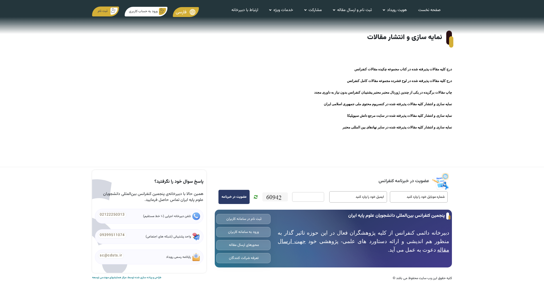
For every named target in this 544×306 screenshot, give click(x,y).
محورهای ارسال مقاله (243, 245)
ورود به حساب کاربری (143, 11)
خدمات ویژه (283, 10)
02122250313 (112, 215)
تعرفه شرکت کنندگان (243, 258)
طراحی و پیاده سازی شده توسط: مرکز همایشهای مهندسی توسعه (126, 278)
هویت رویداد (397, 10)
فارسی (182, 12)
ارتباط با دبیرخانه (244, 10)
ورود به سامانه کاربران (243, 232)
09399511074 (112, 235)
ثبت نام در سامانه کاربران (244, 219)
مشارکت (315, 10)
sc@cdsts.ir (111, 255)
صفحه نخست (429, 10)
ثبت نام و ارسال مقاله (354, 10)
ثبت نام (103, 11)
